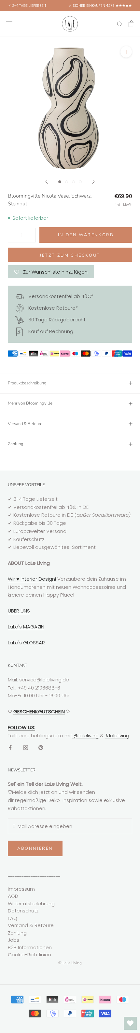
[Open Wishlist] (130, 1023)
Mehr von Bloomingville (30, 403)
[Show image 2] (66, 181)
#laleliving (117, 735)
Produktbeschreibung (27, 383)
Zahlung (15, 444)
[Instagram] (25, 747)
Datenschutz (23, 910)
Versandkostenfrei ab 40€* (60, 296)
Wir (12, 578)
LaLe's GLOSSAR (26, 642)
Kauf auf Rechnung (50, 331)
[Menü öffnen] (9, 23)
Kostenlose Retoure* (52, 307)
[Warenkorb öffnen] (131, 23)
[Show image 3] (73, 181)
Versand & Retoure (25, 424)
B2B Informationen (30, 947)
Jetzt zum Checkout (70, 255)
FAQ (12, 918)
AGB (13, 896)
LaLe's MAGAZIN (26, 626)
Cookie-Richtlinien (29, 954)
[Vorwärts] (93, 182)
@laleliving (85, 735)
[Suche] (120, 23)
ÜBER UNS (19, 610)
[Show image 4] (80, 181)
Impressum (21, 888)
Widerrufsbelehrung (31, 903)
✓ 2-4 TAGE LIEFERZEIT (27, 5)
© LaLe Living (70, 962)
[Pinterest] (40, 747)
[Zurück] (47, 182)
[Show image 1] (59, 181)
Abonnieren (35, 848)
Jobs (13, 939)
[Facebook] (10, 747)
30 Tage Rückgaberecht (56, 319)
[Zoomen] (126, 52)
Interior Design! (38, 578)
